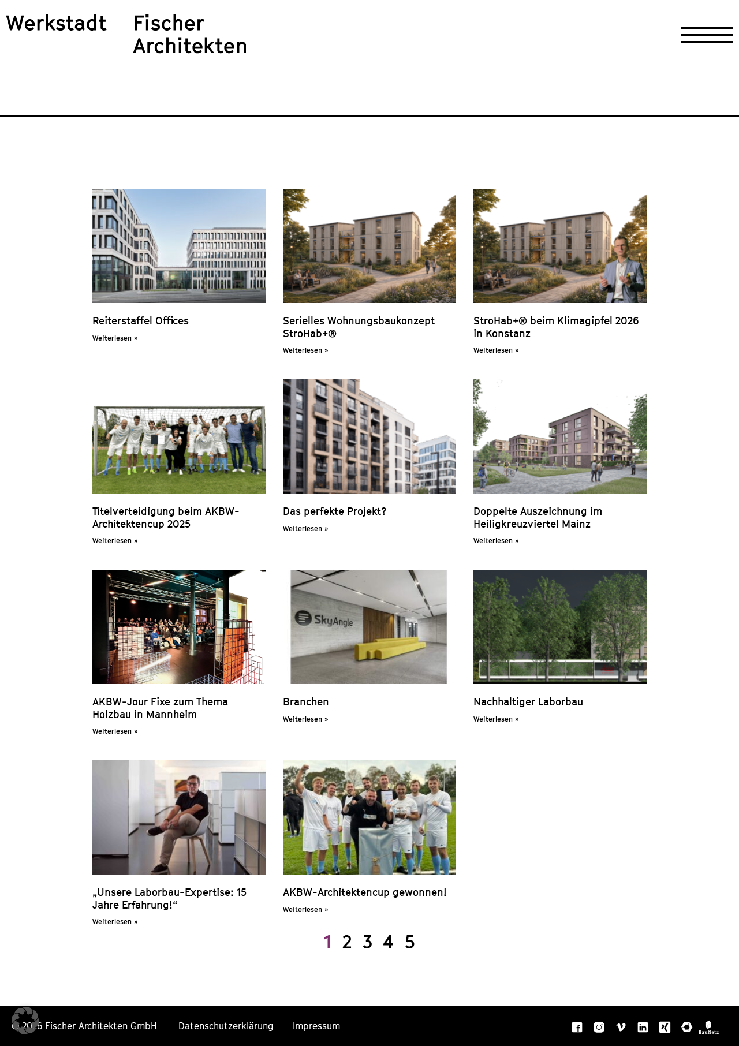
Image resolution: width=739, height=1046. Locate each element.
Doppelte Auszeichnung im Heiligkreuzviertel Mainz (537, 517)
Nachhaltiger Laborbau (528, 702)
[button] (25, 1020)
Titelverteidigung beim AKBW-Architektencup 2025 (166, 517)
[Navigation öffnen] (707, 35)
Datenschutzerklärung (226, 1025)
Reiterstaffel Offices (140, 321)
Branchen (306, 702)
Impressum (316, 1025)
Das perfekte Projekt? (334, 511)
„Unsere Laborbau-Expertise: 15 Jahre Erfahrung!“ (169, 898)
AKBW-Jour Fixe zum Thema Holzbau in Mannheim (160, 708)
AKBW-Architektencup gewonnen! (365, 892)
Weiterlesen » (114, 338)
